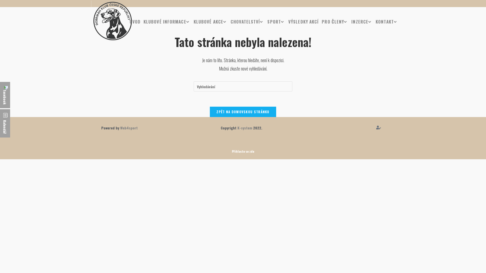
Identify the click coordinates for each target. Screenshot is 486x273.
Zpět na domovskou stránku (243, 111)
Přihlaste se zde (243, 151)
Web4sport (129, 127)
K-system (244, 127)
